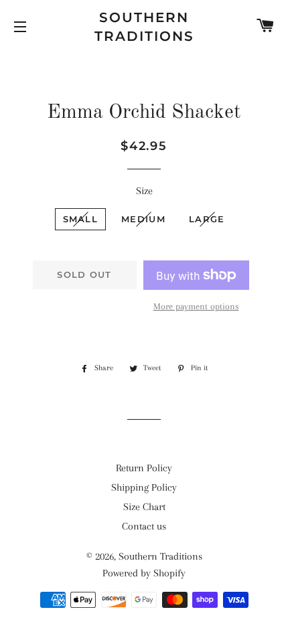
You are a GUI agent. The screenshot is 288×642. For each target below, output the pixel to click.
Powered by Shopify (144, 573)
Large (207, 219)
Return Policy (144, 468)
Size (144, 191)
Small (80, 219)
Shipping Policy (144, 487)
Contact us (144, 526)
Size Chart (144, 507)
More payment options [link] (196, 306)
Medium (143, 219)
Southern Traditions (144, 26)
